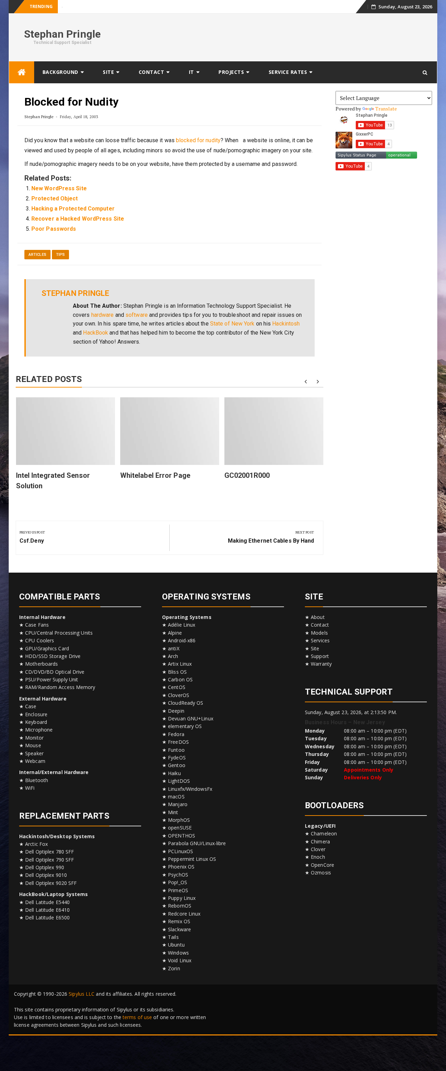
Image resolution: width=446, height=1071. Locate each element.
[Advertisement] (305, 36)
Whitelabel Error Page (155, 475)
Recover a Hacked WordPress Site (77, 218)
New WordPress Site (59, 188)
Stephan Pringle (62, 34)
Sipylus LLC (81, 993)
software (136, 315)
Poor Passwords (53, 228)
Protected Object (54, 198)
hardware (102, 315)
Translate (386, 108)
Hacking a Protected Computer (73, 208)
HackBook (95, 332)
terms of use (137, 1017)
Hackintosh (286, 323)
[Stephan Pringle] (21, 72)
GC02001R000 (247, 475)
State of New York (232, 323)
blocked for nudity (198, 140)
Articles (37, 254)
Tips (60, 254)
